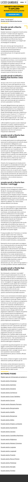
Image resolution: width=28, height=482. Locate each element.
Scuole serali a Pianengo (8, 463)
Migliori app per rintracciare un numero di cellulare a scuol (14, 377)
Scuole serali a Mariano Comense (11, 443)
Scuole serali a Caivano (8, 431)
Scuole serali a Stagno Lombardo (11, 424)
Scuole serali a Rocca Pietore (10, 459)
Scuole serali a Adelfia (8, 412)
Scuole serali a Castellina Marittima (12, 435)
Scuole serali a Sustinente (9, 428)
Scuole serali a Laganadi (8, 451)
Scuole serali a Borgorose (9, 416)
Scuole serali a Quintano (8, 385)
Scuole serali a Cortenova (9, 392)
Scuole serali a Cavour (8, 400)
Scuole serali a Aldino (7, 420)
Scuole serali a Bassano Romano (11, 404)
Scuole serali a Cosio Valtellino (10, 396)
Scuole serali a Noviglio (8, 467)
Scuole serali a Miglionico (9, 439)
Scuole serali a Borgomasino (10, 408)
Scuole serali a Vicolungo (9, 381)
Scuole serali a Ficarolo (8, 455)
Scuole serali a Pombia (8, 470)
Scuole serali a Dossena (8, 389)
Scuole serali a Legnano (8, 447)
